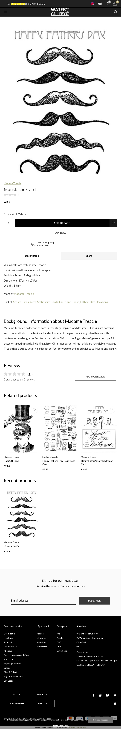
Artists (60, 638)
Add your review (95, 376)
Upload (7, 668)
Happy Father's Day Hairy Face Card (58, 462)
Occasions (102, 302)
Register (40, 633)
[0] (115, 3)
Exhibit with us (10, 646)
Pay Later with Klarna (13, 676)
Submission (9, 642)
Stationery (43, 302)
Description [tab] (32, 255)
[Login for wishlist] (113, 223)
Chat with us (16, 703)
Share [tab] (89, 255)
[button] (6, 12)
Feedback (8, 638)
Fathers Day (87, 302)
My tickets (41, 642)
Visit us (42, 703)
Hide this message (100, 720)
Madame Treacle (12, 183)
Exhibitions (62, 651)
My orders (41, 638)
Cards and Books (69, 302)
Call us (16, 694)
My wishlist (42, 646)
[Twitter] (107, 695)
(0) (18, 194)
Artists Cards (21, 302)
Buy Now (60, 232)
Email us (42, 694)
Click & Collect (10, 672)
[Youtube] (115, 703)
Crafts (59, 642)
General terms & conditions (16, 655)
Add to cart (62, 223)
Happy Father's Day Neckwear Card (97, 462)
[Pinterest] (115, 695)
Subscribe (94, 600)
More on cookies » (61, 725)
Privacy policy (10, 659)
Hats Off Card (11, 460)
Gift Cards (8, 681)
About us (8, 651)
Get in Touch (9, 633)
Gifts (33, 302)
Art (58, 633)
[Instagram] (100, 695)
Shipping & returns (12, 663)
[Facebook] (93, 695)
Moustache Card (12, 546)
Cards (54, 302)
